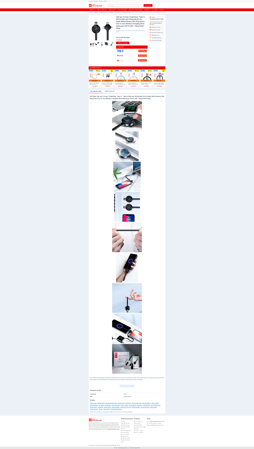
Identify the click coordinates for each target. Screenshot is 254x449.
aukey (122, 405)
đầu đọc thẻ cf (121, 403)
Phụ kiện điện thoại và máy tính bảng (106, 12)
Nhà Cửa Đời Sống (122, 9)
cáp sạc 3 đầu (153, 407)
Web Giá (114, 445)
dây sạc (100, 409)
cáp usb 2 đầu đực (146, 403)
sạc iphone (101, 405)
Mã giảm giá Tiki (124, 436)
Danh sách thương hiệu (126, 430)
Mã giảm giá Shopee (125, 439)
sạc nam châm (146, 405)
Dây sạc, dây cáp (117, 12)
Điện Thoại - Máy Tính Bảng (135, 9)
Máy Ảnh (162, 9)
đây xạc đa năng (115, 407)
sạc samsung (107, 405)
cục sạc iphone (132, 405)
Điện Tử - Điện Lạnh (102, 9)
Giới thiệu (101, 1)
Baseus (123, 30)
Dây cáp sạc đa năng (126, 12)
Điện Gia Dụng (112, 9)
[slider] (92, 44)
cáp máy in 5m (93, 403)
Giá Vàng (110, 445)
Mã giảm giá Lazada (125, 438)
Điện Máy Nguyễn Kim (135, 447)
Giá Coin (118, 445)
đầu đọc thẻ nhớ (101, 403)
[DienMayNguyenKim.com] (95, 5)
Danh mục (96, 1)
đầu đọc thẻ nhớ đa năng (111, 403)
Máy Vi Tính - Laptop (138, 430)
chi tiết (110, 91)
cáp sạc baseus (93, 407)
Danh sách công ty (125, 432)
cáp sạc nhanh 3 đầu (136, 403)
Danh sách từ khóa (125, 434)
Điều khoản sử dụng (125, 425)
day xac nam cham (145, 407)
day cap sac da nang (155, 405)
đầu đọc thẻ (128, 403)
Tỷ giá (97, 445)
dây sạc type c (107, 407)
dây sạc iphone (155, 403)
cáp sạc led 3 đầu (136, 407)
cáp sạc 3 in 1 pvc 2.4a (126, 407)
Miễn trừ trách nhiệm (125, 426)
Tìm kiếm (148, 5)
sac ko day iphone (116, 405)
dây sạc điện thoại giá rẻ (116, 409)
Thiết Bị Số (147, 9)
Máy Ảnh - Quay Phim (138, 432)
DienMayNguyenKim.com (123, 447)
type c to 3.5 (139, 405)
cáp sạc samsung (94, 409)
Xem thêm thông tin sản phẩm (127, 386)
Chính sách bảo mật (125, 423)
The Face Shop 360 (103, 445)
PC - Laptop (155, 9)
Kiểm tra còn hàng (122, 43)
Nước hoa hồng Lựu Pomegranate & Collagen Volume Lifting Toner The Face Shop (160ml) (113, 411)
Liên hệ (105, 1)
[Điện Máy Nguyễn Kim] (95, 420)
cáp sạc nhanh (107, 409)
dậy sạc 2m (100, 407)
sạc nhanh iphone (94, 405)
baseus (126, 405)
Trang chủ (91, 1)
